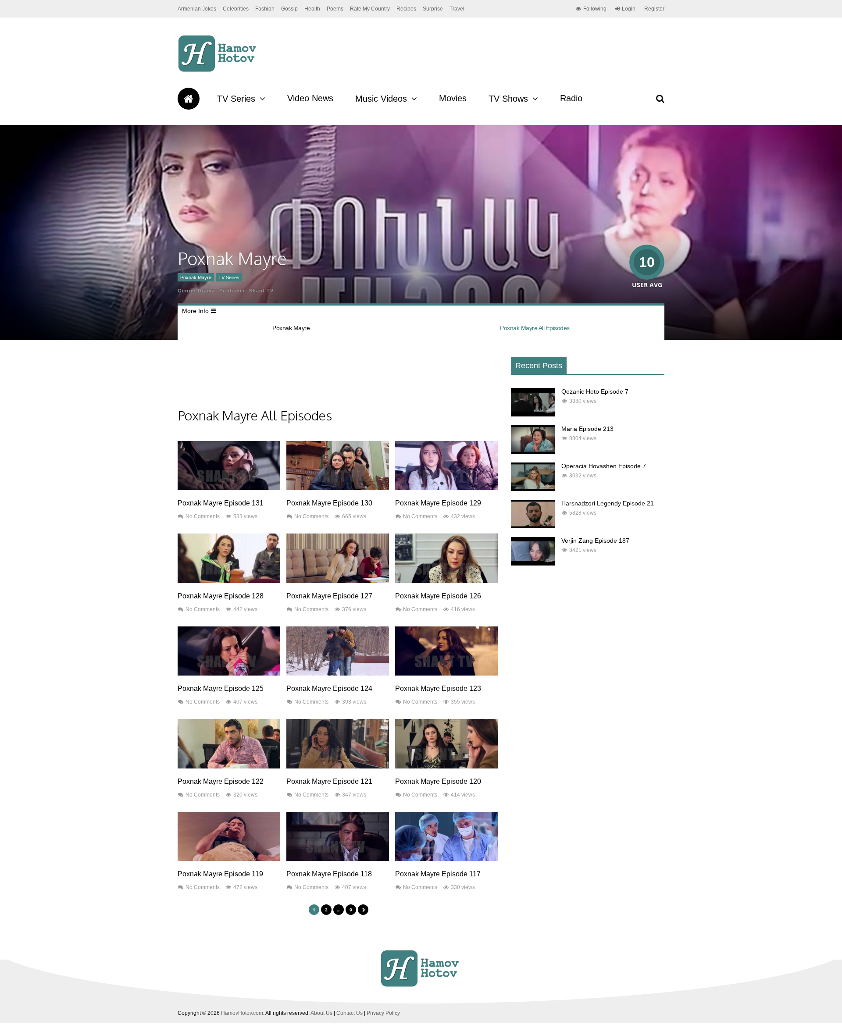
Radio (571, 98)
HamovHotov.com (242, 1013)
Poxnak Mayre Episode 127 (329, 596)
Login (628, 8)
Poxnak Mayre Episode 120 (438, 781)
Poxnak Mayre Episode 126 (438, 596)
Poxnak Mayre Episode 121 (329, 781)
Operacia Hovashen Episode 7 (603, 466)
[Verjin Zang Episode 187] (533, 563)
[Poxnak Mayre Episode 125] (229, 673)
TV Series (236, 98)
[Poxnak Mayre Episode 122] (229, 766)
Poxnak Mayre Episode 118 (329, 874)
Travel (457, 9)
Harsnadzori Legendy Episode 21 (607, 503)
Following (595, 8)
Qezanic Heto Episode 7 (594, 391)
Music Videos (381, 98)
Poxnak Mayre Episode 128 (221, 596)
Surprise (433, 9)
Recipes (406, 9)
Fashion (265, 9)
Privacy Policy (383, 1013)
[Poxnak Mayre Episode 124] (337, 673)
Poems (335, 9)
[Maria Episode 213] (533, 451)
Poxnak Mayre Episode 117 (438, 874)
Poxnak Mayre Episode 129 (438, 503)
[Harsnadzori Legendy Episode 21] (533, 526)
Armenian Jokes (197, 9)
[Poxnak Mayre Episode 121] (337, 766)
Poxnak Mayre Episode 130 (329, 503)
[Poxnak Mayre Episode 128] (229, 580)
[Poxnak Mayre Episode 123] (446, 673)
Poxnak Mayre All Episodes (535, 327)
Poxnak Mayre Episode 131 (221, 503)
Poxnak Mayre (195, 277)
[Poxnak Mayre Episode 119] (229, 858)
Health (312, 9)
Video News (310, 98)
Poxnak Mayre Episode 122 (221, 781)
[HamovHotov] (219, 71)
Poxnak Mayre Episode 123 (438, 688)
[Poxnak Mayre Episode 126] (446, 580)
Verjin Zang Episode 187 (595, 540)
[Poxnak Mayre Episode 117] (446, 858)
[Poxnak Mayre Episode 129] (446, 487)
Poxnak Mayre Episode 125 (221, 688)
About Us (321, 1013)
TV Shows (508, 98)
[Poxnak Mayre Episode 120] (446, 766)
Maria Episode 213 (587, 428)
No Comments (203, 516)
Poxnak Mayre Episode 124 (329, 688)
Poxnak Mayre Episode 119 (220, 874)
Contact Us (349, 1013)
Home (189, 99)
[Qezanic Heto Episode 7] (533, 414)
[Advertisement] (337, 380)
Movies (453, 98)
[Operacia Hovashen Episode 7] (533, 488)
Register (654, 8)
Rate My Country (370, 9)
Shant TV (261, 290)
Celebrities (236, 9)
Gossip (289, 9)
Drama (206, 290)
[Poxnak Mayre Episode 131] (229, 487)
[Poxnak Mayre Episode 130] (337, 487)
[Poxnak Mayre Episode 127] (337, 580)
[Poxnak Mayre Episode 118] (337, 858)
